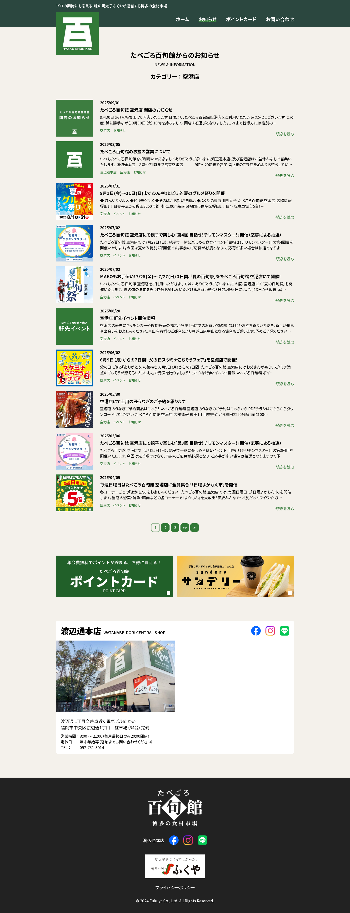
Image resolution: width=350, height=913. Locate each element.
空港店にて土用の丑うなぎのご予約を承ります (142, 401)
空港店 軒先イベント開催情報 (127, 318)
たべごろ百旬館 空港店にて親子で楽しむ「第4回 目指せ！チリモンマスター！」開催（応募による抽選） (191, 235)
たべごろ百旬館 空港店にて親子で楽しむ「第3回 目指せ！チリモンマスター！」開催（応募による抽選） (191, 443)
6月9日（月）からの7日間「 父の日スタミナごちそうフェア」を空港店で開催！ (169, 359)
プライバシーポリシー (175, 887)
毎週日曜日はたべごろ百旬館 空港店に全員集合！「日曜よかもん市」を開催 (168, 484)
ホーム (182, 19)
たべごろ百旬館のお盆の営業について (135, 151)
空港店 (105, 130)
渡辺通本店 (108, 172)
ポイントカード (241, 19)
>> (184, 527)
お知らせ (207, 19)
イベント (119, 213)
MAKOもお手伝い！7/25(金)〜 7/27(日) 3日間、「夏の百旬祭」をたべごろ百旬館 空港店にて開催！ (190, 276)
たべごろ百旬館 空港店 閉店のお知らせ (136, 110)
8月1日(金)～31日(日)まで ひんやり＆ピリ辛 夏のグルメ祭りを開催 (162, 193)
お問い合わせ (280, 19)
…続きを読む (283, 134)
